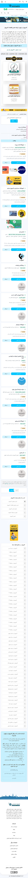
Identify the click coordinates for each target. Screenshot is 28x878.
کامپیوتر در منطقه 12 (13, 593)
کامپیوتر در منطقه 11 (13, 589)
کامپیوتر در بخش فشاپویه (13, 685)
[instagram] (16, 872)
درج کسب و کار (14, 826)
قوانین (14, 857)
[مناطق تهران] (26, 1)
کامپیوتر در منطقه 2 (13, 556)
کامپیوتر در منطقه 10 (13, 585)
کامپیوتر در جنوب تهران (12, 648)
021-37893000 (13, 770)
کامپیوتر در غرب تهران (13, 644)
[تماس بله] (4, 9)
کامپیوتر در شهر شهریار (12, 655)
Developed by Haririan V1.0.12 (16, 876)
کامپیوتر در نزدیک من (12, 548)
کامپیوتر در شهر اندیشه (12, 659)
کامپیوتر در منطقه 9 (13, 581)
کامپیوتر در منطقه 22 (13, 630)
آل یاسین (22, 453)
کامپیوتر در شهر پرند (13, 715)
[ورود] (5, 1)
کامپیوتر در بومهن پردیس (13, 674)
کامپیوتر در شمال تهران (12, 633)
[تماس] (23, 1)
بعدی (12, 490)
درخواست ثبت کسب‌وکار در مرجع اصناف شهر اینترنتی (13, 774)
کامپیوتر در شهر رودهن (12, 652)
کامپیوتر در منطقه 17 (13, 611)
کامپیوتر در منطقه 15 (13, 604)
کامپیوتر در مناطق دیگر (12, 722)
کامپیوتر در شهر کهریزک (12, 696)
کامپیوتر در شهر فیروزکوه (12, 689)
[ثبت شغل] (20, 1)
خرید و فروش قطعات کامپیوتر (13, 505)
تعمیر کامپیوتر (13, 516)
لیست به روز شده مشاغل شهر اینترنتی (14, 838)
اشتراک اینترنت (21, 53)
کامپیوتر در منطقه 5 (13, 567)
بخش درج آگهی (7, 483)
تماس (18, 162)
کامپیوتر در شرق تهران (12, 641)
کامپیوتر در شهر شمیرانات (13, 700)
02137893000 (11, 9)
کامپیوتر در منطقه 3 (13, 559)
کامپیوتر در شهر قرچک (12, 692)
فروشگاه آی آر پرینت (22, 127)
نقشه (13, 121)
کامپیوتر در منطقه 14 (13, 600)
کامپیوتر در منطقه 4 (13, 563)
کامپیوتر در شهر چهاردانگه (13, 663)
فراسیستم (21, 232)
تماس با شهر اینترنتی (14, 845)
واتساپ (13, 778)
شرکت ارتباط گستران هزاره (18, 389)
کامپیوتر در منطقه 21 (13, 626)
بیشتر (6, 162)
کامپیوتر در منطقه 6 (13, 570)
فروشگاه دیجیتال (20, 325)
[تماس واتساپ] (6, 9)
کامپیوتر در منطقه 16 (13, 607)
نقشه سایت (14, 851)
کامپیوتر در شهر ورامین (12, 711)
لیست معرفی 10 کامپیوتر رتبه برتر (14, 50)
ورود (14, 835)
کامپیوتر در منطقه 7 (13, 574)
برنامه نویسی (12, 53)
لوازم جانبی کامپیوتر (13, 509)
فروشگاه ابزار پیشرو (19, 421)
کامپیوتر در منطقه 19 (13, 618)
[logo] (14, 5)
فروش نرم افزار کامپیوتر (12, 512)
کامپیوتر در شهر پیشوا (13, 678)
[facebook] (14, 872)
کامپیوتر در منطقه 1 (13, 552)
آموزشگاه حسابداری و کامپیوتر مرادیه (19, 135)
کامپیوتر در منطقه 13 (13, 596)
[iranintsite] (11, 872)
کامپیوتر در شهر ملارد (13, 704)
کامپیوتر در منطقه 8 (13, 578)
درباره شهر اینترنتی (14, 848)
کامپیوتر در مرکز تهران (12, 637)
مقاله (14, 829)
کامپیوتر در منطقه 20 (13, 622)
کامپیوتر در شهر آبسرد (13, 670)
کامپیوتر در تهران (14, 15)
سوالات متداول (14, 854)
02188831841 (23, 131)
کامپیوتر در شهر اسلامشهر (13, 726)
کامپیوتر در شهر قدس (13, 667)
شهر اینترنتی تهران (23, 15)
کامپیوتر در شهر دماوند (12, 681)
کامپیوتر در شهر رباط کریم (13, 718)
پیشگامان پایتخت (19, 265)
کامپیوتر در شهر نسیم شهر (13, 707)
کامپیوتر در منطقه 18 (13, 615)
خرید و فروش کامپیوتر (13, 501)
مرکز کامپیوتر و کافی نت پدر (17, 295)
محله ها (14, 832)
